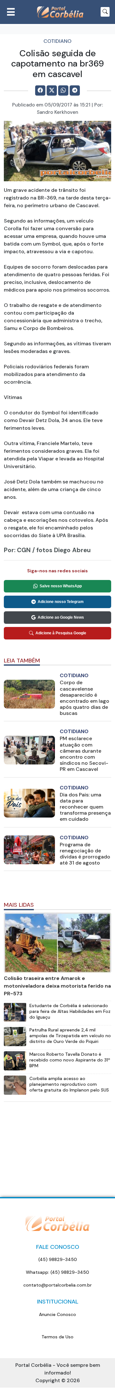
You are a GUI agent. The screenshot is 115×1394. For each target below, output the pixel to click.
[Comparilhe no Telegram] (75, 90)
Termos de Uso (57, 1337)
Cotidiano (57, 41)
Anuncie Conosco (57, 1314)
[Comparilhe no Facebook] (40, 90)
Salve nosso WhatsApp (61, 586)
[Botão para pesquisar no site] (105, 12)
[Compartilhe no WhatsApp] (63, 90)
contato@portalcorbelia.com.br (57, 1285)
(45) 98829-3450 (57, 1259)
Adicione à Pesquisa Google (60, 633)
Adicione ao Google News (61, 617)
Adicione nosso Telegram (61, 601)
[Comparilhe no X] (52, 90)
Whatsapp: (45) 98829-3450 (57, 1272)
